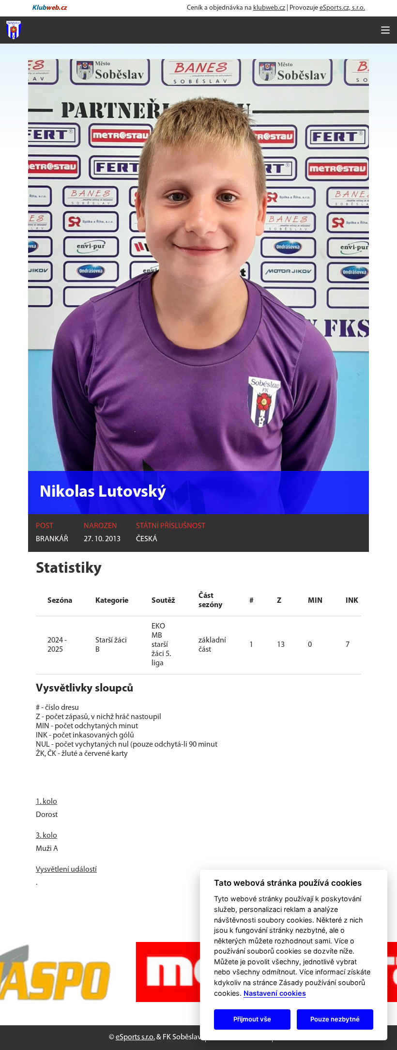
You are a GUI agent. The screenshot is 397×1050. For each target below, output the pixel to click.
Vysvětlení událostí (66, 870)
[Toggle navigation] (385, 30)
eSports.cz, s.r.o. (342, 8)
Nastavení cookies (275, 993)
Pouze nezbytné (335, 1019)
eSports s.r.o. (135, 1037)
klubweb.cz (269, 8)
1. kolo (46, 802)
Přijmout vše (252, 1019)
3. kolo (46, 836)
